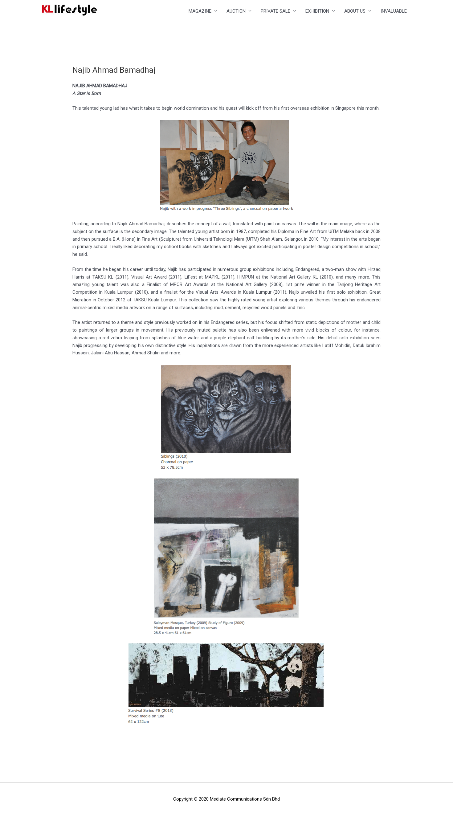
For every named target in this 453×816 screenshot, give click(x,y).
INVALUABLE (394, 11)
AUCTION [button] (236, 11)
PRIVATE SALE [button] (275, 11)
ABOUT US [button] (354, 11)
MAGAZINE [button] (200, 11)
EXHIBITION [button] (317, 11)
